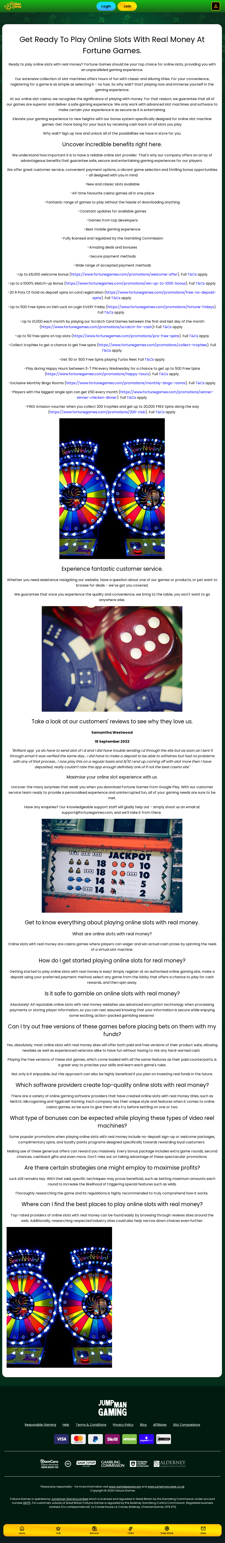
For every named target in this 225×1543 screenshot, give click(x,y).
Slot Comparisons (186, 1424)
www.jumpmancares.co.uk (166, 1486)
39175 (27, 1503)
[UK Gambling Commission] (112, 1464)
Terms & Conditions (91, 1424)
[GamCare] (49, 1463)
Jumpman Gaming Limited (69, 1499)
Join (127, 6)
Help (66, 1424)
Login (106, 6)
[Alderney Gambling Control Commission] (170, 1464)
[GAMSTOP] (86, 1464)
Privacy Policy (123, 1424)
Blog (143, 1424)
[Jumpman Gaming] (112, 1414)
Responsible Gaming (40, 1424)
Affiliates (160, 1424)
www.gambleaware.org (125, 1486)
